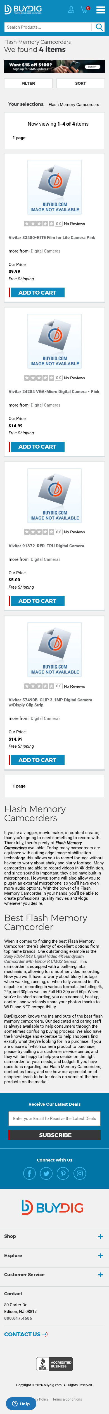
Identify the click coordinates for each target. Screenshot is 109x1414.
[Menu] (100, 9)
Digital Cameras (46, 251)
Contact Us (22, 1334)
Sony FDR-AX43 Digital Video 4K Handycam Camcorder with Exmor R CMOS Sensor (44, 959)
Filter (28, 83)
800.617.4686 (18, 1318)
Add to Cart (37, 292)
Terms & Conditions (67, 1399)
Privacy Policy (37, 1399)
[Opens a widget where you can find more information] (21, 1404)
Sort (80, 83)
